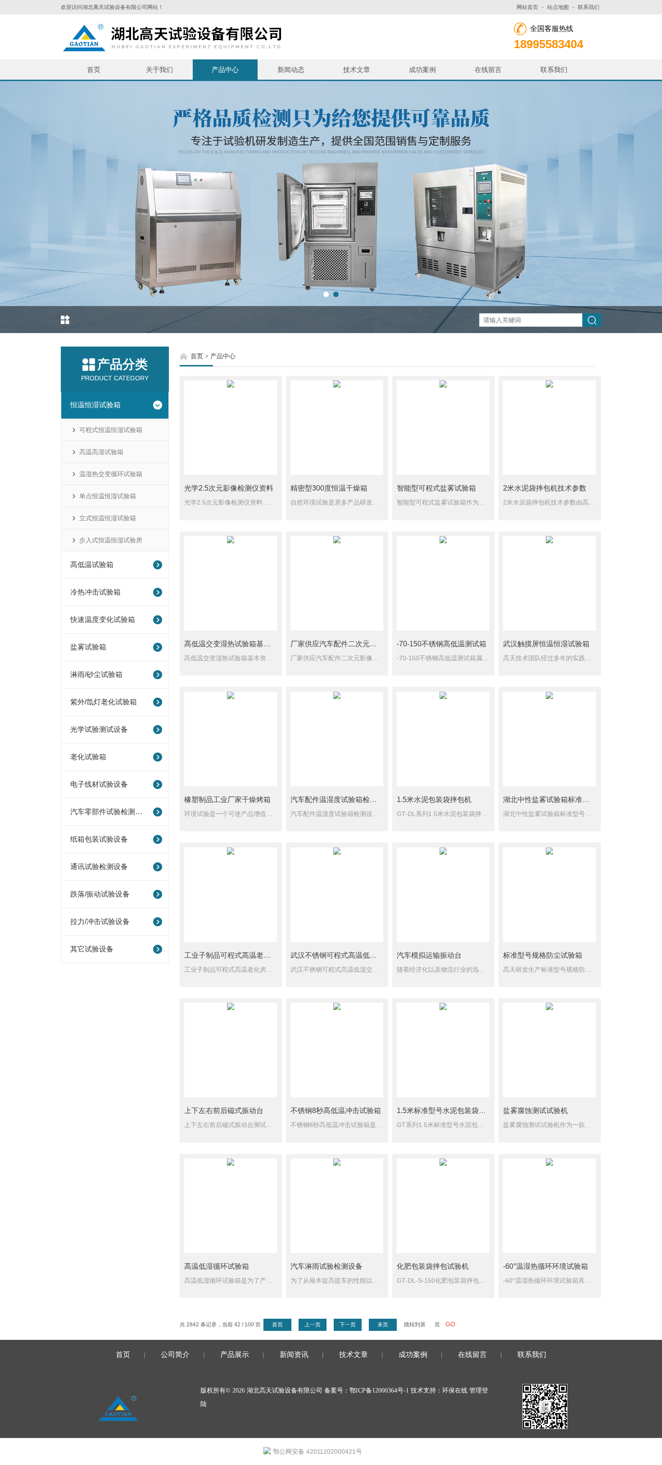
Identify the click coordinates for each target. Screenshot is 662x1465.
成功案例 (422, 69)
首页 (93, 69)
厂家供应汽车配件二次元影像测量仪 (348, 644)
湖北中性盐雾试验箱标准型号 (550, 799)
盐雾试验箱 (88, 647)
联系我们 (588, 7)
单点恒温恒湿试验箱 (107, 496)
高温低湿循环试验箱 (216, 1266)
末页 (382, 1324)
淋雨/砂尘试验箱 (96, 674)
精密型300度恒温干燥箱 (328, 488)
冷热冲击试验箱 (95, 592)
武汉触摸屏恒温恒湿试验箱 (546, 644)
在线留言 (488, 69)
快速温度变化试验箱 (102, 619)
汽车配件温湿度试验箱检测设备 (340, 799)
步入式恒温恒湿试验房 (110, 540)
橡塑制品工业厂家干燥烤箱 (227, 799)
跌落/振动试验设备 (100, 894)
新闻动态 (290, 69)
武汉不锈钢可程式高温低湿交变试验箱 (351, 955)
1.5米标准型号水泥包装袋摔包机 (448, 1110)
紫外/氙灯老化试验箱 (103, 702)
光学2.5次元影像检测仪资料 (228, 488)
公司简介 (175, 1354)
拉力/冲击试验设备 (100, 921)
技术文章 (356, 69)
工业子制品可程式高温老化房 (231, 955)
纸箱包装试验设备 (99, 839)
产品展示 (234, 1354)
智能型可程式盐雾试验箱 (436, 488)
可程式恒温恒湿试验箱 (110, 429)
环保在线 (454, 1390)
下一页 (348, 1324)
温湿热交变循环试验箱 (110, 474)
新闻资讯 (294, 1354)
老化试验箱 (88, 757)
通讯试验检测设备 (99, 866)
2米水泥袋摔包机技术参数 (544, 488)
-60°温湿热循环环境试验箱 (545, 1266)
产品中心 (225, 69)
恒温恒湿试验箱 (95, 405)
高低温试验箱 (91, 564)
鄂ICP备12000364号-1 (379, 1390)
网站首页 (527, 7)
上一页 (312, 1324)
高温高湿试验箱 (101, 451)
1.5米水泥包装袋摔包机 (434, 799)
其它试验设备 (91, 949)
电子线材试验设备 (99, 784)
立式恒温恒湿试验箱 (107, 518)
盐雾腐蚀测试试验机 (535, 1110)
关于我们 (159, 69)
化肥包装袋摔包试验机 (433, 1266)
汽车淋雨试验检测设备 (326, 1266)
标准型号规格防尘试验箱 (542, 955)
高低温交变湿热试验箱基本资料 (234, 644)
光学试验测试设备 (99, 729)
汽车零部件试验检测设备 (108, 812)
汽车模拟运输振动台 (429, 955)
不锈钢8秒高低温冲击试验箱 (335, 1110)
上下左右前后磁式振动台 (223, 1110)
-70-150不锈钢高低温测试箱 (441, 644)
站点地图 (558, 7)
